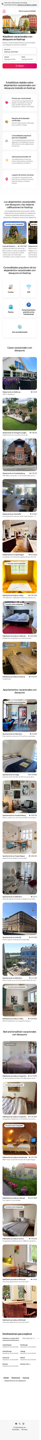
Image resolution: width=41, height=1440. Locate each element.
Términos (24, 1430)
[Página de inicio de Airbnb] (4, 11)
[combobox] (19, 52)
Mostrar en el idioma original (27, 5)
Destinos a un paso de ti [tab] (11, 1338)
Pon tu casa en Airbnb (27, 11)
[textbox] (11, 59)
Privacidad (15, 1430)
